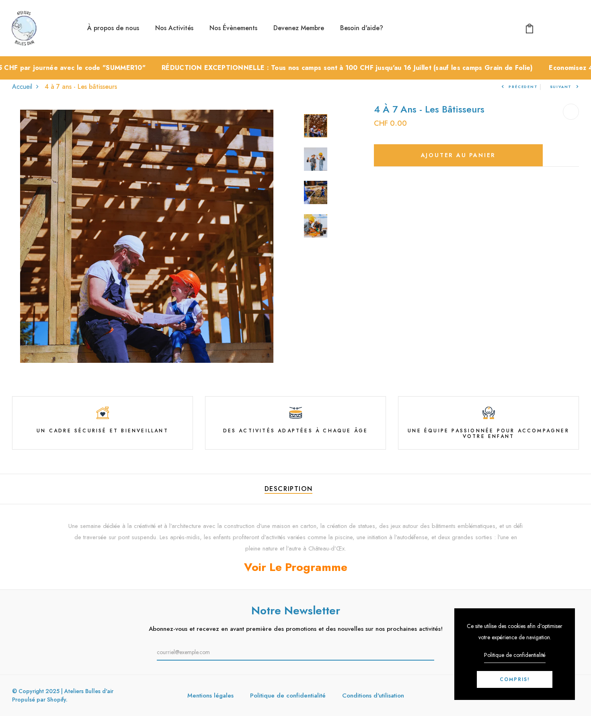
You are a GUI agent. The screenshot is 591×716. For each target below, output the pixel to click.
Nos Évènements (233, 28)
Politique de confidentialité (288, 695)
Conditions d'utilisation (373, 695)
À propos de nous (113, 28)
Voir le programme (295, 567)
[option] (146, 236)
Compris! (515, 679)
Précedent (523, 86)
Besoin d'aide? (361, 28)
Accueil (22, 86)
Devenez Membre (298, 28)
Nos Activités (174, 28)
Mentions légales (210, 695)
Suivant (561, 86)
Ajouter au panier (458, 155)
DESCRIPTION (289, 488)
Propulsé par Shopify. (40, 700)
